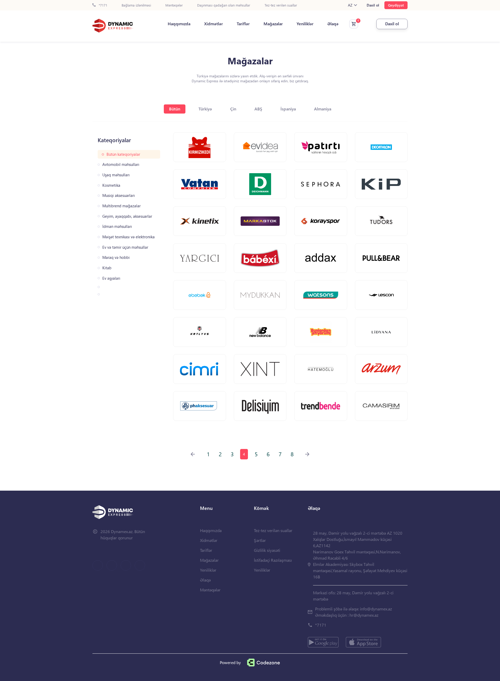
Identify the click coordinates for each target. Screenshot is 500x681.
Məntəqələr (174, 5)
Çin (233, 108)
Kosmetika (111, 185)
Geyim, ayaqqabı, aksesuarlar (127, 216)
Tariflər (243, 23)
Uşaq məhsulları (116, 174)
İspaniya (288, 108)
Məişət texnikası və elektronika (128, 236)
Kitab (106, 267)
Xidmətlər (213, 23)
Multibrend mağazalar (121, 205)
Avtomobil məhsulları (120, 164)
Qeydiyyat (396, 5)
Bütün (174, 108)
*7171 (102, 5)
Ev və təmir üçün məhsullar (125, 247)
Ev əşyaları (111, 278)
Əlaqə (333, 23)
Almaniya (322, 108)
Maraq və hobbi (116, 257)
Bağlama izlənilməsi (136, 5)
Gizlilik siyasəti (267, 550)
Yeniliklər (305, 23)
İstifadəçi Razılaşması (273, 560)
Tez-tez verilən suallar (281, 5)
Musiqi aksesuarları (118, 195)
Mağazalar (273, 23)
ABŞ (258, 108)
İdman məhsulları (117, 226)
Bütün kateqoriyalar (123, 154)
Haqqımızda (179, 23)
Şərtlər (260, 540)
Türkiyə (205, 108)
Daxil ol (373, 5)
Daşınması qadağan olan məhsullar (223, 5)
